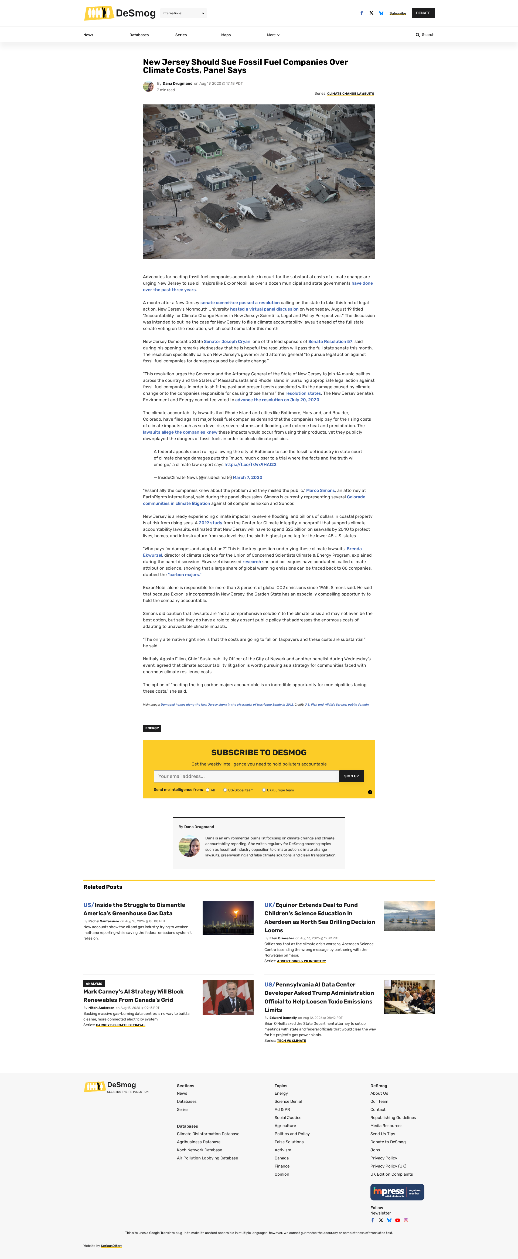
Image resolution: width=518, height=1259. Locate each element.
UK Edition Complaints (391, 1174)
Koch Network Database (199, 1150)
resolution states (303, 393)
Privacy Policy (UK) (388, 1166)
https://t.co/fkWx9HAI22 (250, 464)
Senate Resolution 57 (330, 341)
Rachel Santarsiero (103, 921)
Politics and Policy (292, 1133)
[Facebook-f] (361, 13)
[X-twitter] (371, 13)
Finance (282, 1166)
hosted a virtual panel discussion (264, 309)
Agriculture (285, 1125)
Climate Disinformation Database (208, 1133)
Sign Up (351, 776)
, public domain (357, 704)
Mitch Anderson (101, 1008)
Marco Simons (320, 490)
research (252, 561)
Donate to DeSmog (388, 1141)
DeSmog (136, 13)
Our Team (379, 1101)
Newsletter (380, 1213)
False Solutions (289, 1141)
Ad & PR (282, 1109)
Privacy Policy (383, 1158)
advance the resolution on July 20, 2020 (277, 399)
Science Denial (288, 1101)
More (271, 35)
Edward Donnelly (283, 1018)
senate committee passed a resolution (240, 302)
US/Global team (241, 790)
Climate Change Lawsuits (350, 94)
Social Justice (288, 1117)
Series (183, 1109)
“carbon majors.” (185, 574)
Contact (378, 1109)
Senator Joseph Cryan (227, 341)
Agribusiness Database (198, 1141)
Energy (152, 728)
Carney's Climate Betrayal (120, 1025)
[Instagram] (406, 1220)
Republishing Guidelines (393, 1117)
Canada (282, 1158)
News (182, 1093)
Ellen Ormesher (282, 938)
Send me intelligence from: (178, 790)
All (213, 790)
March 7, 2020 (248, 477)
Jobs (375, 1150)
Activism (283, 1150)
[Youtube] (398, 1220)
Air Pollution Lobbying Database (207, 1158)
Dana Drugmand (178, 83)
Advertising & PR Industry (301, 961)
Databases (187, 1101)
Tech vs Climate (291, 1041)
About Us (379, 1093)
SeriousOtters (111, 1246)
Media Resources (386, 1125)
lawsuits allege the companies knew (180, 432)
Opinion (282, 1174)
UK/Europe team (280, 790)
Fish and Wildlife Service (325, 704)
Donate (423, 13)
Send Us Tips (382, 1133)
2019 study (210, 522)
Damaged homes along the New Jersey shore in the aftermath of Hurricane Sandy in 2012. (228, 704)
